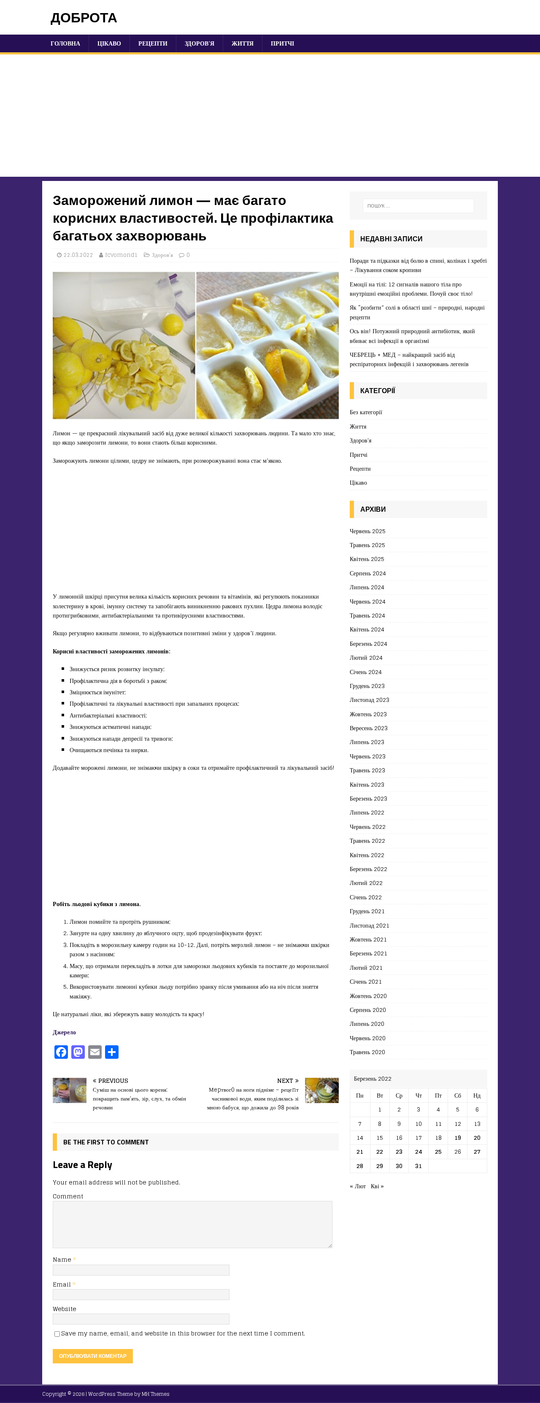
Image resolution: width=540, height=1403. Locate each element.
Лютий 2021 (366, 967)
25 (438, 1151)
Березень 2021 (368, 953)
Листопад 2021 (369, 925)
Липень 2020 (367, 1023)
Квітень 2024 (367, 629)
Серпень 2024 (368, 573)
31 (418, 1165)
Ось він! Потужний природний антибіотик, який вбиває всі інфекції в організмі (412, 335)
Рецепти (152, 43)
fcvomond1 (121, 255)
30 (399, 1165)
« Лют (358, 1186)
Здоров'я (162, 255)
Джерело (64, 1032)
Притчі (282, 43)
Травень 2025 (367, 545)
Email (63, 1284)
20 (477, 1137)
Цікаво (109, 43)
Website (64, 1308)
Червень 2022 (368, 826)
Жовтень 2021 (368, 939)
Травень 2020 (367, 1052)
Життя (243, 43)
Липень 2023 (367, 742)
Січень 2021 (366, 981)
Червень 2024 (368, 601)
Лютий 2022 (366, 882)
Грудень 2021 (367, 911)
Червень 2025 (368, 531)
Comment (68, 1196)
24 (418, 1151)
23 (399, 1151)
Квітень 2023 (367, 784)
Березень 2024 (368, 643)
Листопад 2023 (369, 699)
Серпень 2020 (368, 1009)
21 (359, 1151)
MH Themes (156, 1394)
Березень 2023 (368, 798)
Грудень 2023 (367, 685)
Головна (65, 43)
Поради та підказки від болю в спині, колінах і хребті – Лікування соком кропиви (418, 265)
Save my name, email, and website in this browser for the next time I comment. (183, 1333)
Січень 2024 (366, 671)
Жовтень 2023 (368, 714)
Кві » (377, 1186)
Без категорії (366, 412)
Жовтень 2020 (368, 995)
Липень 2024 (367, 587)
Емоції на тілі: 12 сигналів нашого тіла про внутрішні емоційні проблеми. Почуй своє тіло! (411, 289)
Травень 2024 (367, 615)
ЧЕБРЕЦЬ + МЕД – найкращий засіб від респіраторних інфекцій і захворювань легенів (409, 359)
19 (457, 1137)
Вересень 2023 (369, 728)
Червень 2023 (368, 756)
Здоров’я (199, 43)
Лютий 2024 (366, 657)
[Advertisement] (270, 118)
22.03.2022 (78, 255)
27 (477, 1151)
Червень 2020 (368, 1038)
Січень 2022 (366, 897)
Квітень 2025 (367, 558)
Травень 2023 (367, 770)
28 (359, 1165)
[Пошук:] (418, 206)
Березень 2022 (368, 868)
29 (379, 1165)
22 (379, 1151)
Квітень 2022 (367, 855)
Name (63, 1259)
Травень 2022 (367, 840)
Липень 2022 (367, 812)
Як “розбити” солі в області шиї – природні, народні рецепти (417, 312)
